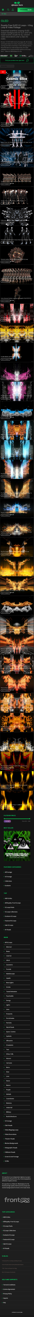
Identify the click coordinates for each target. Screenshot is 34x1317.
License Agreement (9, 1289)
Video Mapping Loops (11, 1130)
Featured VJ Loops (10, 921)
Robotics (9, 1103)
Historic (8, 1058)
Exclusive (8, 885)
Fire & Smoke (10, 1018)
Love (7, 1076)
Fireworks (9, 1014)
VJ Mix (7, 1161)
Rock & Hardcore (11, 1116)
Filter (7, 821)
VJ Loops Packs (9, 907)
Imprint (5, 1298)
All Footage (8, 872)
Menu (5, 13)
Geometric (9, 965)
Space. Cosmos (11, 1032)
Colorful (8, 956)
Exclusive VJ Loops (10, 916)
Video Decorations (10, 1134)
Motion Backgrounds (11, 1143)
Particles (9, 1023)
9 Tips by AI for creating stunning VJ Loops (12, 1260)
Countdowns (10, 1098)
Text (7, 1049)
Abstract (9, 947)
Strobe (8, 987)
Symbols (8, 1036)
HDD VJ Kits (8, 898)
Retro (8, 1067)
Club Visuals (8, 1125)
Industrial (9, 1107)
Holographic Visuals (11, 1148)
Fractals (8, 969)
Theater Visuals (10, 1139)
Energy (8, 1000)
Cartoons (9, 1063)
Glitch (8, 960)
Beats (8, 951)
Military (8, 1112)
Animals (8, 1094)
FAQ (4, 1302)
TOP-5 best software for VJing (9, 1268)
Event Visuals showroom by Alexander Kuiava (12, 1264)
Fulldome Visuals (10, 1152)
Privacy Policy (7, 1294)
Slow (7, 1072)
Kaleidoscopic (10, 974)
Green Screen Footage (12, 1156)
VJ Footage (8, 876)
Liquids (8, 978)
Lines (7, 1009)
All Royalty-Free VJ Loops (13, 903)
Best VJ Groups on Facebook (8, 1272)
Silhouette (9, 1040)
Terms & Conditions (9, 1285)
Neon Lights (10, 982)
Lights (8, 1005)
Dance (8, 1081)
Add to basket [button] (3, 87)
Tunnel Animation (11, 991)
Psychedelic (10, 996)
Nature (8, 1085)
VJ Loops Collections (11, 912)
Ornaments (9, 1045)
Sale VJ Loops (9, 925)
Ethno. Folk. (10, 1054)
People (8, 1090)
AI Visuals (8, 930)
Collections (8, 881)
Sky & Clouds (10, 1027)
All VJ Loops (8, 942)
